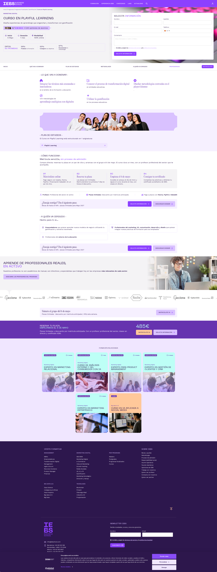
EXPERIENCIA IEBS (107, 3)
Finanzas (47, 474)
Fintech (79, 490)
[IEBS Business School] (48, 529)
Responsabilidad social (149, 460)
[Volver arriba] (171, 508)
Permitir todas (164, 556)
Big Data (47, 497)
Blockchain (80, 487)
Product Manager (50, 471)
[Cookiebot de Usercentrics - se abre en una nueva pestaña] (49, 568)
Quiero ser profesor (148, 472)
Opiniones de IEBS (148, 467)
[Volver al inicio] (13, 3)
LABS (129, 3)
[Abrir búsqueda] (147, 3)
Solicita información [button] (138, 204)
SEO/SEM (80, 456)
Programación (81, 497)
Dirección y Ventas (83, 478)
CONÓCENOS (120, 3)
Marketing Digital (82, 459)
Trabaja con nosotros (149, 470)
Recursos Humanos (50, 469)
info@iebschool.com (54, 542)
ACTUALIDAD (138, 3)
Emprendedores (49, 459)
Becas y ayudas (146, 453)
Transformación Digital (51, 461)
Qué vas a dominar (37, 66)
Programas (11, 9)
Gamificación (32, 9)
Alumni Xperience (147, 462)
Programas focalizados (21, 9)
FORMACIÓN (94, 3)
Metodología (106, 66)
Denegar (164, 567)
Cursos (111, 464)
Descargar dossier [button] (162, 204)
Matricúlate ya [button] (164, 312)
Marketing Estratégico (84, 476)
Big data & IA (48, 495)
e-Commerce (81, 461)
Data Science (48, 487)
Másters (111, 456)
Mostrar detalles (66, 567)
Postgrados (113, 459)
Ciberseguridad (81, 492)
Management (48, 464)
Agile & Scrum (48, 466)
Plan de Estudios (72, 66)
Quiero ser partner (148, 477)
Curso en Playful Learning (44, 9)
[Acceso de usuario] (214, 4)
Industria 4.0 (81, 495)
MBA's (46, 456)
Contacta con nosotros (149, 475)
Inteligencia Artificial (51, 490)
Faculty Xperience (147, 465)
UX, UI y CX (80, 471)
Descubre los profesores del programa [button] (21, 276)
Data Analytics (49, 492)
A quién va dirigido (140, 66)
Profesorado (174, 66)
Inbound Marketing (83, 464)
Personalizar (163, 562)
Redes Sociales (81, 469)
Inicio (5, 9)
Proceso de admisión (148, 458)
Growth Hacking (82, 466)
